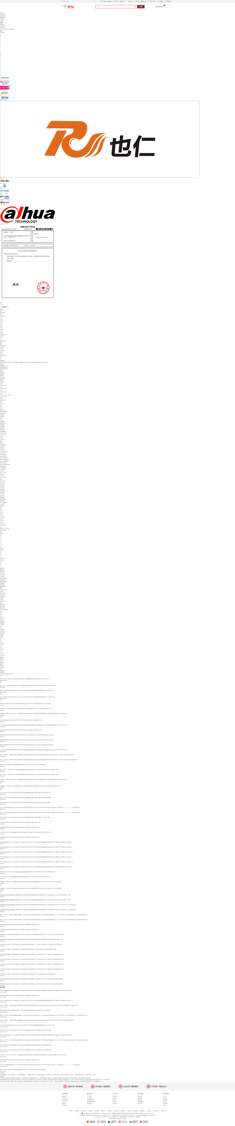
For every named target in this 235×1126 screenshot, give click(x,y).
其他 (1, 420)
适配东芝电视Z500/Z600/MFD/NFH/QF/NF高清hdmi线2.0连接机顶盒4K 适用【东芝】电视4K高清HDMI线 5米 (27, 740)
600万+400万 (3, 385)
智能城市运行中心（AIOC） (47, 1081)
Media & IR (164, 1111)
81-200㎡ (2, 471)
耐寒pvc (2, 659)
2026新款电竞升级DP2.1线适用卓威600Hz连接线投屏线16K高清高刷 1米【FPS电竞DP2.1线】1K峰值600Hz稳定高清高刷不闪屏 (32, 954)
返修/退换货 (140, 1101)
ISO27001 (2, 481)
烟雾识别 (2, 570)
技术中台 (77, 1081)
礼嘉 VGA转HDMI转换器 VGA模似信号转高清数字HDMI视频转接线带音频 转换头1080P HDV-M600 (24, 679)
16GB (1, 332)
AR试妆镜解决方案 (90, 1079)
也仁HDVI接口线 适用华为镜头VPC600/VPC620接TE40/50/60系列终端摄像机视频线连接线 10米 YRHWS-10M (27, 690)
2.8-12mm (2, 517)
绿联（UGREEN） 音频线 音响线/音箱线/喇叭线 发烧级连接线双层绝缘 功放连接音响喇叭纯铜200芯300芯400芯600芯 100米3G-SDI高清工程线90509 (37, 754)
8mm (1, 507)
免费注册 (109, 1)
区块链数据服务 (65, 1079)
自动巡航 (2, 621)
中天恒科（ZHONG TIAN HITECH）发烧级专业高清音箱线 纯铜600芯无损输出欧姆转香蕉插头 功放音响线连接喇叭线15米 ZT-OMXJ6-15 (33, 779)
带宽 (19, 1079)
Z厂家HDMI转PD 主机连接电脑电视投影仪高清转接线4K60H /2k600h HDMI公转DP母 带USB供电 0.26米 (25, 832)
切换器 (1, 380)
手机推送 (2, 629)
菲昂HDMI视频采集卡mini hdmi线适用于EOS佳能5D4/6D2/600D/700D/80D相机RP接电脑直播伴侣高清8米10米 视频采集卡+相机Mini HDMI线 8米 (36, 847)
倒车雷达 (5, 29)
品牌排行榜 (3, 16)
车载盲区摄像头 (41, 1074)
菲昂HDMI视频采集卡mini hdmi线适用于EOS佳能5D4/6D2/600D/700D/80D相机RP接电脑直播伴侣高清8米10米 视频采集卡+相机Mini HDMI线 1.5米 (36, 862)
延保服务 (165, 1100)
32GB (1, 326)
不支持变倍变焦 (4, 609)
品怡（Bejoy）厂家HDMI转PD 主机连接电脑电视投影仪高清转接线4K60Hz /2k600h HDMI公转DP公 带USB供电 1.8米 (29, 774)
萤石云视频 (3, 499)
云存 (1, 527)
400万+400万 (3, 392)
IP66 (1, 406)
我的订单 (116, 1)
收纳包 (1, 21)
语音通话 (2, 446)
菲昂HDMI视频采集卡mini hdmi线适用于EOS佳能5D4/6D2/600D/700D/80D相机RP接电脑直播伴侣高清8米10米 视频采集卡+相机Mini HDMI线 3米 (36, 867)
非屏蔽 (1, 636)
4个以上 (2, 550)
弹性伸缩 (89, 1081)
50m (1, 611)
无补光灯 (2, 558)
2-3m (1, 652)
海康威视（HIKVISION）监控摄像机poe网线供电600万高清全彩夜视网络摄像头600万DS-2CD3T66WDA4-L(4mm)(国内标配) (31, 881)
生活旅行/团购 (65, 1100)
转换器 (1, 364)
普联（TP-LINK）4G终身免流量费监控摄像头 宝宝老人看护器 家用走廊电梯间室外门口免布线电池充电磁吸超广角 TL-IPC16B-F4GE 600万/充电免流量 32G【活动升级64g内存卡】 (44, 914)
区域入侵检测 (3, 578)
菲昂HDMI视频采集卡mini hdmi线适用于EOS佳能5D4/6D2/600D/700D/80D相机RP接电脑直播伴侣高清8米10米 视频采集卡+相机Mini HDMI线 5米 (36, 842)
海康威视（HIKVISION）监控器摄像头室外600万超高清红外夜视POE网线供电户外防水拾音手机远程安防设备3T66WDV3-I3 (30, 786)
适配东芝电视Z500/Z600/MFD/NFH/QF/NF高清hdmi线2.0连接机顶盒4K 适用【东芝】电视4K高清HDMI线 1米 (27, 745)
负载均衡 (73, 1081)
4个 (1, 552)
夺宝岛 (164, 1096)
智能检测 (2, 489)
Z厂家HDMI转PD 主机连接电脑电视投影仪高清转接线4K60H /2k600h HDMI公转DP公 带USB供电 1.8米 (25, 876)
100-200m (2, 655)
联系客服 (64, 1105)
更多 (1, 311)
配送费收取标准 (91, 1101)
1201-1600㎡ (3, 477)
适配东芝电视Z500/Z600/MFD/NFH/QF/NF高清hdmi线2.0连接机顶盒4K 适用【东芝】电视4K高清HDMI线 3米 (27, 735)
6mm (1, 509)
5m (1, 641)
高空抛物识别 (3, 581)
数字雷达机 (49, 1074)
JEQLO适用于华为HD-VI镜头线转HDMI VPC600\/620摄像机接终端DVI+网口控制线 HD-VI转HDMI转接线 (25, 797)
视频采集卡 (3, 378)
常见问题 (64, 1101)
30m (1, 613)
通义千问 (2, 354)
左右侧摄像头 (3, 1074)
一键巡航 (2, 624)
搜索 (140, 6)
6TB (1, 317)
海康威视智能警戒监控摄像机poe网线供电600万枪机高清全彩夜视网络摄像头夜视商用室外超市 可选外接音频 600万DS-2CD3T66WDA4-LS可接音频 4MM (38, 909)
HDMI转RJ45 (3, 467)
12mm (1, 519)
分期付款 (114, 1100)
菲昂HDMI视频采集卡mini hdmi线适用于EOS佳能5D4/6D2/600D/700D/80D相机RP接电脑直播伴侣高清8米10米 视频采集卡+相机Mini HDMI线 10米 (36, 852)
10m (1, 616)
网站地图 (7, 1081)
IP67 (1, 405)
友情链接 (116, 1111)
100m (1, 619)
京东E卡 (165, 1101)
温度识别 (2, 571)
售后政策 (140, 1096)
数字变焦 (2, 604)
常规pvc (2, 662)
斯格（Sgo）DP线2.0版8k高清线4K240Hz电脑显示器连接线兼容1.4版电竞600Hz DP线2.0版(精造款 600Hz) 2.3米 (28, 685)
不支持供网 (3, 444)
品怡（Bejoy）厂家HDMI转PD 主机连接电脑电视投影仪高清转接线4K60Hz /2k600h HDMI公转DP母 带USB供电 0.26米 (29, 769)
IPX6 (1, 401)
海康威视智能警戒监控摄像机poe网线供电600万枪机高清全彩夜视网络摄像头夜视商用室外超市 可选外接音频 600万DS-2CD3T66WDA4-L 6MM (35, 900)
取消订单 (140, 1103)
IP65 (1, 408)
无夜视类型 (3, 423)
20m (1, 614)
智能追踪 (2, 486)
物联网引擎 (37, 1081)
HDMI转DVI (3, 469)
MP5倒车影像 (64, 1074)
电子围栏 (2, 585)
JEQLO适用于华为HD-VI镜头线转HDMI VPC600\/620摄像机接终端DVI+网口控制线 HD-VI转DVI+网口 (25, 817)
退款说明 (140, 1100)
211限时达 (89, 1098)
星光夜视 (2, 421)
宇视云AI (2, 347)
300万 (1, 398)
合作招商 (90, 1111)
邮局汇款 (114, 1101)
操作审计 (40, 1079)
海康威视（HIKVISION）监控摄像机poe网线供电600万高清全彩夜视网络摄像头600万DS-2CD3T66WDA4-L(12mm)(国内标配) (31, 888)
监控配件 (2, 372)
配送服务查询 (90, 1100)
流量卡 (1, 443)
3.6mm (1, 512)
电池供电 (2, 416)
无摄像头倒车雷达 (31, 1074)
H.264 (1, 438)
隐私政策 (142, 1111)
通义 (1, 344)
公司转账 (114, 1103)
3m (1, 647)
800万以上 (2, 382)
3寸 (1, 542)
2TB (1, 327)
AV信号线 (2, 601)
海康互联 (2, 500)
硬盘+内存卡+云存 (4, 528)
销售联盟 (123, 1111)
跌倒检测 (2, 583)
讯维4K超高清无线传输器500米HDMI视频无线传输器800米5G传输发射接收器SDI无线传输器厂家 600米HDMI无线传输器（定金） (32, 939)
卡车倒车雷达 (87, 1074)
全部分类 (2, 12)
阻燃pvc (2, 657)
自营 (1, 682)
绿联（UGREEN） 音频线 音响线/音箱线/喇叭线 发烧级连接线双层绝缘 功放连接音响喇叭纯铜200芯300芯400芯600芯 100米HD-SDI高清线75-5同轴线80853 (38, 759)
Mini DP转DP (3, 463)
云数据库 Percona (99, 1079)
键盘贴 (1, 22)
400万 (1, 393)
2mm (1, 514)
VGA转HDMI (3, 453)
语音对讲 (2, 448)
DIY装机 (165, 1098)
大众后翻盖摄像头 (21, 1074)
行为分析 (2, 494)
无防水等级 (3, 400)
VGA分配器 (3, 456)
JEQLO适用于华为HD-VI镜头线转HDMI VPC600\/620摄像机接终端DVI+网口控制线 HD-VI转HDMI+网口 (25, 792)
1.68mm (2, 520)
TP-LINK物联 (3, 502)
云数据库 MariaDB (13, 1079)
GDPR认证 (2, 482)
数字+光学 (2, 606)
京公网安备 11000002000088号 (91, 1113)
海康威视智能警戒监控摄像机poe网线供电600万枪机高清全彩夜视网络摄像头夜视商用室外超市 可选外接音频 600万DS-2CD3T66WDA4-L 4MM (35, 895)
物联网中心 (62, 1081)
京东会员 (130, 1)
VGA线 (1, 591)
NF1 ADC (72, 1079)
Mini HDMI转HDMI (4, 459)
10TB (1, 337)
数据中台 (22, 1081)
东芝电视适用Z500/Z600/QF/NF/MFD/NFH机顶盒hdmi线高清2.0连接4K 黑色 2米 (19, 837)
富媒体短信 (67, 1081)
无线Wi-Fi (2, 439)
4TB (1, 322)
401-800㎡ (2, 476)
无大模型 (2, 350)
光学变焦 (2, 608)
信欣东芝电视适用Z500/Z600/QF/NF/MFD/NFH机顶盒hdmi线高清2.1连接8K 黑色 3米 (21, 730)
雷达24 (94, 1074)
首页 (1, 29)
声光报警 (2, 632)
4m (1, 646)
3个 (1, 553)
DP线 (1, 599)
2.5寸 (1, 545)
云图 (1, 352)
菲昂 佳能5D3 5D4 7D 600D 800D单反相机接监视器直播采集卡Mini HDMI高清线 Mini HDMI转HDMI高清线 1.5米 (28, 871)
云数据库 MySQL (33, 1079)
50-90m (2, 644)
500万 (1, 390)
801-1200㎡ (3, 472)
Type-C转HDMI (4, 458)
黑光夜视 (2, 430)
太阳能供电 (3, 413)
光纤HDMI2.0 (3, 589)
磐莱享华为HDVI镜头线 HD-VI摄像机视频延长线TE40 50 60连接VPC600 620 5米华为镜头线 (23, 764)
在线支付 (114, 1098)
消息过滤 (2, 497)
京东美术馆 (3, 26)
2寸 (1, 543)
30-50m (2, 649)
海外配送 (89, 1103)
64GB (1, 319)
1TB (1, 331)
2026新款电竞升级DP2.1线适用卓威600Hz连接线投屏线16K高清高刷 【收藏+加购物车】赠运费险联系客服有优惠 (28, 949)
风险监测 (136, 1111)
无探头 (1, 548)
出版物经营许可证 (106, 1115)
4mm (1, 510)
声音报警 (2, 631)
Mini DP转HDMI (4, 461)
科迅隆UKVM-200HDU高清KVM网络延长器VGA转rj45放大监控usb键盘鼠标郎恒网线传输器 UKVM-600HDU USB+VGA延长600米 (32, 934)
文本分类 (56, 1081)
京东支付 (119, 1118)
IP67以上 (2, 403)
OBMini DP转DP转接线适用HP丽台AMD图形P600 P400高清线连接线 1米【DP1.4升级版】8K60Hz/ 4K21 (26, 708)
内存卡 (1, 533)
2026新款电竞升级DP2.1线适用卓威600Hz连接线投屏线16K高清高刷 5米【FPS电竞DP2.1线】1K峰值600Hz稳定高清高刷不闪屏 (32, 969)
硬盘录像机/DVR (4, 367)
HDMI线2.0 (3, 596)
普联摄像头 (3, 17)
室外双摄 (2, 373)
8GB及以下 (3, 316)
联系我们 (77, 1111)
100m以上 (2, 618)
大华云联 (2, 504)
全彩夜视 (2, 426)
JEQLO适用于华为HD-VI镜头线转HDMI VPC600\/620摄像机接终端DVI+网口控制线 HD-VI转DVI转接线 (25, 802)
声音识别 (2, 573)
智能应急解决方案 (52, 1079)
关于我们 (70, 1111)
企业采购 (136, 1)
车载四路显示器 (79, 1074)
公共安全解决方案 (96, 1081)
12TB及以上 (3, 334)
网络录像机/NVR (4, 369)
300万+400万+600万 (5, 395)
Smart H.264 (3, 434)
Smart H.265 (3, 433)
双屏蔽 (1, 634)
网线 (1, 370)
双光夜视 (2, 425)
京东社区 (129, 1111)
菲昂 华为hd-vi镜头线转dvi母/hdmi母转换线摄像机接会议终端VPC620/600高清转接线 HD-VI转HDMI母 (25, 703)
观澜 (1, 342)
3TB (1, 324)
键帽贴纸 (2, 24)
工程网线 (2, 667)
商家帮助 (96, 1111)
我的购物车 (161, 6)
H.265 (1, 436)
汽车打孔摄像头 (12, 1074)
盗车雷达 (71, 1074)
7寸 (1, 537)
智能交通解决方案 (4, 1079)
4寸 (1, 540)
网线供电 (2, 410)
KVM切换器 (3, 466)
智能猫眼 (2, 365)
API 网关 (59, 1079)
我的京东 (122, 1)
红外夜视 (2, 428)
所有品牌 (2, 32)
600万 (1, 387)
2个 (1, 555)
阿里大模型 (3, 345)
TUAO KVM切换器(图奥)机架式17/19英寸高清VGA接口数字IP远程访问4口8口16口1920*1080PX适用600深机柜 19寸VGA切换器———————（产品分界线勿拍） (40, 812)
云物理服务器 (83, 1081)
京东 (74, 7)
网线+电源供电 (3, 411)
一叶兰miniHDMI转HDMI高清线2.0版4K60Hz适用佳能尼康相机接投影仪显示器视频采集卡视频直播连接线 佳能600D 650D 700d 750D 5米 (34, 749)
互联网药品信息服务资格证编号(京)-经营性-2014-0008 (124, 1113)
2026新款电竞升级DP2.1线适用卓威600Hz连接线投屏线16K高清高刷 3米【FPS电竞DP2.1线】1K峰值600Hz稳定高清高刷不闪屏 (32, 964)
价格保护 (140, 1098)
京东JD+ (165, 1105)
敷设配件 (2, 672)
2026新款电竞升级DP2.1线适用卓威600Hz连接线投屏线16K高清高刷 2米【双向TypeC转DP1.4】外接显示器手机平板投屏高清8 (31, 979)
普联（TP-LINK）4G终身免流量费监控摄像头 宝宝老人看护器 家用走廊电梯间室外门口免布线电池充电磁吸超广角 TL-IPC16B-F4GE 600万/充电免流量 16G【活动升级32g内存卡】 (44, 919)
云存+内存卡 (3, 525)
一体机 (1, 19)
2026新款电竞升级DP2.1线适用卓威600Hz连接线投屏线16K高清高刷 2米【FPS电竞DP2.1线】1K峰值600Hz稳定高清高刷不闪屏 (32, 959)
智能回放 (2, 492)
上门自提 (89, 1096)
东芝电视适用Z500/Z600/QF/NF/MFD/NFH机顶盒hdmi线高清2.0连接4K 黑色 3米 (19, 827)
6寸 (1, 538)
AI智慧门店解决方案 (14, 1081)
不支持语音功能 (4, 451)
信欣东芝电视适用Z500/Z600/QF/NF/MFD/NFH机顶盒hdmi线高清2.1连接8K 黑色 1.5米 (21, 720)
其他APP (2, 505)
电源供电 (2, 415)
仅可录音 (2, 449)
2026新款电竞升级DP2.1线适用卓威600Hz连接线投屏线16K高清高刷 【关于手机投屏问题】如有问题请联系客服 (27, 974)
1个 (1, 557)
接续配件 (2, 670)
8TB (1, 314)
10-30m (2, 654)
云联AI (1, 349)
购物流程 (64, 1096)
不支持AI (2, 487)
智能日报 (2, 495)
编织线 (1, 664)
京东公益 (149, 1111)
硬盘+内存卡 (3, 530)
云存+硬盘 (2, 524)
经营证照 (138, 1117)
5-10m (1, 642)
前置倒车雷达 (56, 1074)
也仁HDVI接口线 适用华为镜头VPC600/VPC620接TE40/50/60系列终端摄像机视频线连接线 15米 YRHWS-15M (27, 697)
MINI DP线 (2, 593)
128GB (1, 336)
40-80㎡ (2, 474)
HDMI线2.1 (3, 594)
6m (1, 639)
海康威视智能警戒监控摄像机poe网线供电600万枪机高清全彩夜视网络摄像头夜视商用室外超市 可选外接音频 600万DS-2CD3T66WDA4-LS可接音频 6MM (38, 904)
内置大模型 (3, 491)
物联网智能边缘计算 (29, 1081)
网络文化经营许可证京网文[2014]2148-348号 (123, 1115)
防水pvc (2, 660)
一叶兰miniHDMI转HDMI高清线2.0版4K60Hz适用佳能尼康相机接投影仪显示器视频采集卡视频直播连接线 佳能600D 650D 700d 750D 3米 (34, 725)
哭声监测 (2, 580)
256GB (1, 329)
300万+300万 (3, 397)
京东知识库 (3, 14)
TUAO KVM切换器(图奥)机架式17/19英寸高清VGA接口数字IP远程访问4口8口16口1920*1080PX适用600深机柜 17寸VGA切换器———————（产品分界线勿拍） (40, 807)
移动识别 (2, 568)
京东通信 (165, 1103)
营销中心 (103, 1111)
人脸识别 (2, 484)
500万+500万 (3, 388)
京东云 (124, 1118)
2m (1, 651)
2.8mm (1, 515)
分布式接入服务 (25, 1079)
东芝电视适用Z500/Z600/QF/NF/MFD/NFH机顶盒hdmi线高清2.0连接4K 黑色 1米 (19, 929)
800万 (1, 383)
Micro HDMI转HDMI (5, 464)
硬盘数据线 (3, 586)
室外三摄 (2, 377)
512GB (1, 321)
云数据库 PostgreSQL (80, 1079)
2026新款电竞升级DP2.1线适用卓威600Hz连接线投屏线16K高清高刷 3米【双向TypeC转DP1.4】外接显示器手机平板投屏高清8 (31, 984)
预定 (3, 1081)
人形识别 (2, 575)
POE (1, 418)
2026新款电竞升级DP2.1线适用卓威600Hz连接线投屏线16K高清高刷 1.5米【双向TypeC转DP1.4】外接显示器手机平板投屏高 (31, 944)
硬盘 (1, 532)
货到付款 (114, 1096)
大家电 (63, 1103)
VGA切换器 (3, 454)
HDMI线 (2, 598)
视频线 (1, 375)
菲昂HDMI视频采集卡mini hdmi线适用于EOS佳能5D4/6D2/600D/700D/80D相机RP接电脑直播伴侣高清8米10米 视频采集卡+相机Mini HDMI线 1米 (36, 857)
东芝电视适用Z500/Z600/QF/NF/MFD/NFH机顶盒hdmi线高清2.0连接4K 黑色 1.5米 (20, 822)
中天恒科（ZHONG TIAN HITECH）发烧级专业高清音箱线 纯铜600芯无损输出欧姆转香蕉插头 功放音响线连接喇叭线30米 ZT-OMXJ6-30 (33, 713)
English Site (156, 1111)
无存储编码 (3, 431)
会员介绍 (64, 1098)
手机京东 (144, 1)
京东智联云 (45, 1079)
